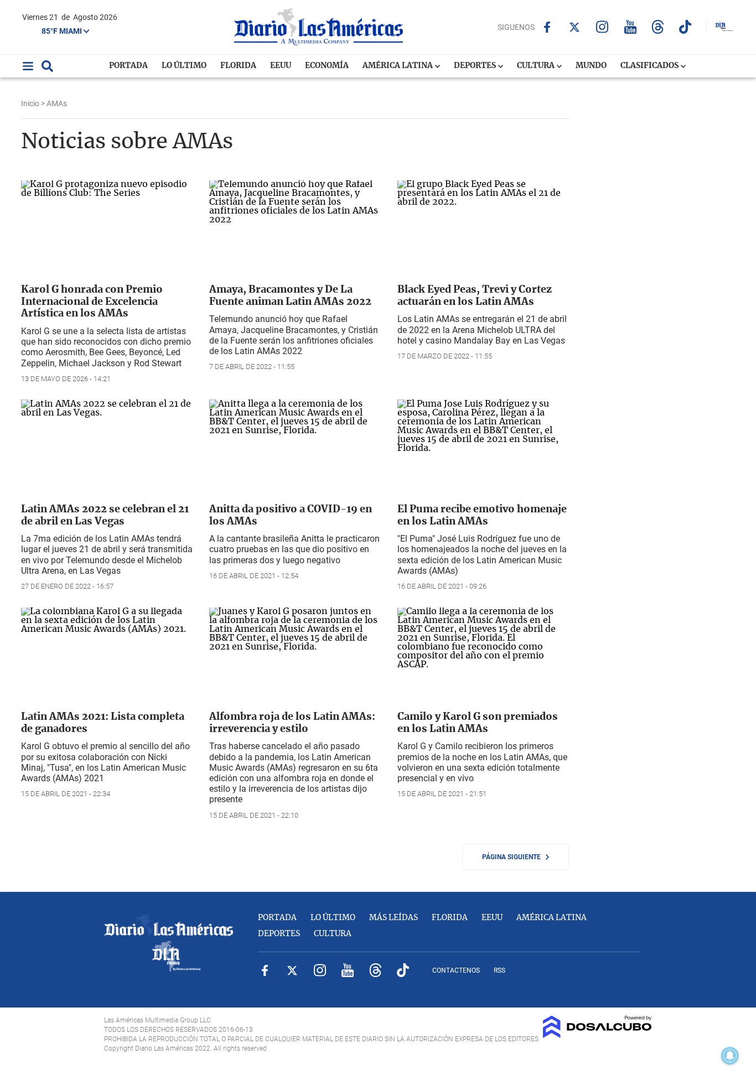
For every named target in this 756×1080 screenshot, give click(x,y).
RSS (499, 970)
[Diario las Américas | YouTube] (630, 27)
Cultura (536, 66)
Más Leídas (393, 918)
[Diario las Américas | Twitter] (575, 27)
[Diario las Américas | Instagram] (602, 27)
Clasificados (650, 66)
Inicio (30, 103)
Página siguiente (514, 857)
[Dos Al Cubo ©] (597, 1035)
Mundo (591, 66)
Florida (238, 66)
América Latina (398, 66)
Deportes (476, 66)
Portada (128, 66)
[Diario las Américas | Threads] (658, 27)
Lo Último (184, 66)
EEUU (280, 66)
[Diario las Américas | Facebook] (547, 27)
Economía (327, 66)
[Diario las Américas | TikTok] (685, 27)
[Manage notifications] (730, 1056)
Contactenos (456, 970)
